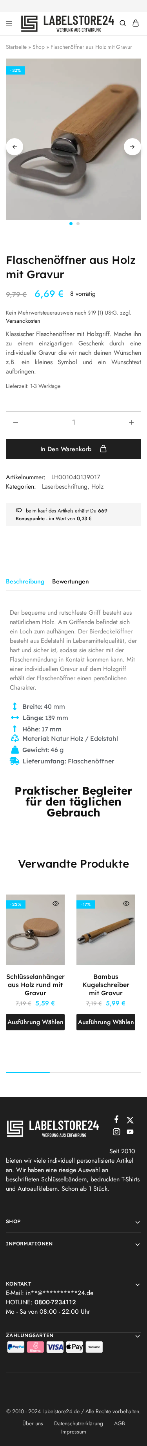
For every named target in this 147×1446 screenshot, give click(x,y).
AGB (119, 1423)
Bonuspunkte (30, 518)
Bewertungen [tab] (70, 581)
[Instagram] (116, 1133)
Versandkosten (23, 321)
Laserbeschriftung (64, 486)
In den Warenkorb (66, 449)
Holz (97, 486)
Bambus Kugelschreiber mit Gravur (105, 985)
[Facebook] (116, 1121)
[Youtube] (130, 1133)
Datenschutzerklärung (78, 1423)
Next (132, 146)
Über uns (32, 1423)
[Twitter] (130, 1122)
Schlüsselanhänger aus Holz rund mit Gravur (35, 985)
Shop (39, 47)
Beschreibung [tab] (25, 581)
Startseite (16, 47)
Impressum (73, 1431)
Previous (14, 146)
